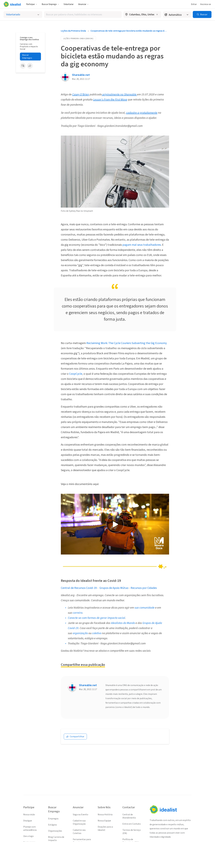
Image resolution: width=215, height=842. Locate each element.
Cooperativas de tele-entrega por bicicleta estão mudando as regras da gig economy (129, 30)
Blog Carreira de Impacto (56, 838)
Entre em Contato (131, 823)
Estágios (52, 824)
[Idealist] (12, 4)
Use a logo (28, 836)
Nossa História (105, 814)
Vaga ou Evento (80, 814)
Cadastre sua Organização (79, 822)
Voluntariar (69, 4)
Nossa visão (29, 814)
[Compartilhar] (30, 66)
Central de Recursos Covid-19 (79, 588)
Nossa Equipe (104, 820)
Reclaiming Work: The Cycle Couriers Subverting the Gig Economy (126, 343)
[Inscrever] (23, 66)
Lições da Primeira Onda (73, 30)
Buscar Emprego (49, 4)
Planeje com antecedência (30, 828)
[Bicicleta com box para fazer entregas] (115, 172)
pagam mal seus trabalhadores (141, 245)
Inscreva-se (205, 4)
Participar (30, 4)
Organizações (55, 831)
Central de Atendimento (129, 816)
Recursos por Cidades (144, 588)
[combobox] (83, 14)
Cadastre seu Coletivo (79, 831)
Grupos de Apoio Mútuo (113, 588)
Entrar (194, 4)
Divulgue (27, 820)
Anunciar (82, 4)
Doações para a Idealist (105, 828)
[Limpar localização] (157, 14)
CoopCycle (75, 374)
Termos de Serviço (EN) (131, 831)
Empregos (53, 818)
